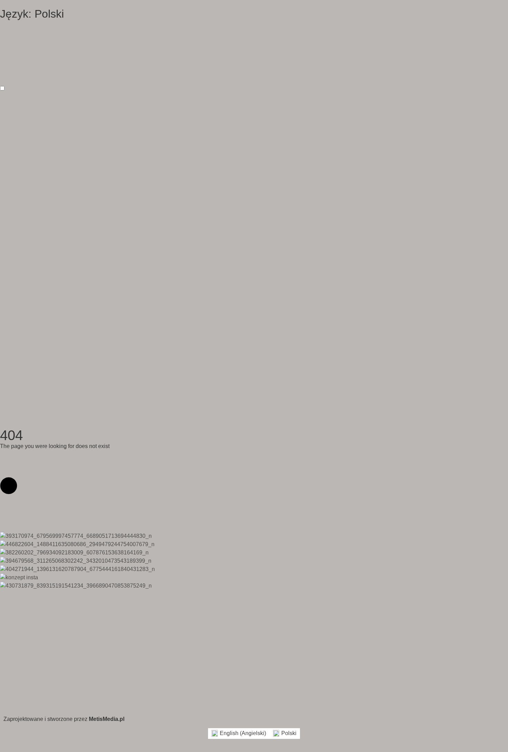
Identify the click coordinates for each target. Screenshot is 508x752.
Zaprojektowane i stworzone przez (63, 719)
